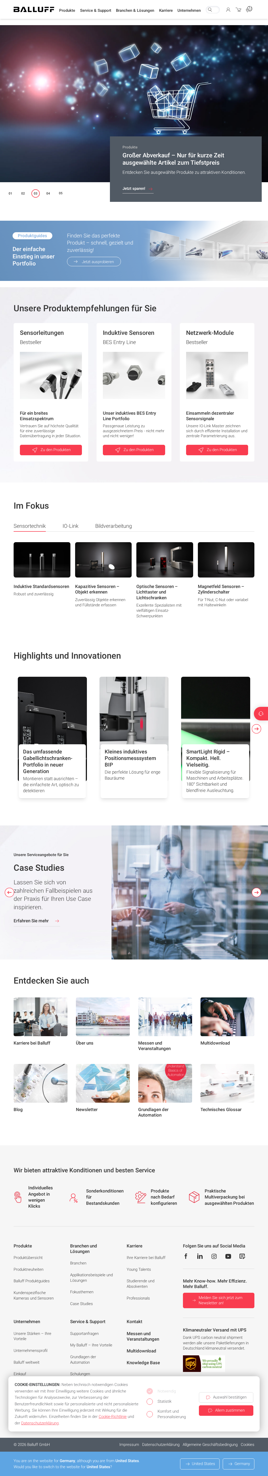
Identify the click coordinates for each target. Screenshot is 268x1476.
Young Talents (139, 1269)
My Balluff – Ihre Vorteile (91, 1345)
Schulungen (80, 1374)
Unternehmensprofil (30, 1350)
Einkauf (20, 1374)
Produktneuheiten (28, 1269)
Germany (242, 1463)
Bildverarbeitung (113, 526)
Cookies (247, 1444)
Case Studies (81, 1303)
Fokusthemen (81, 1292)
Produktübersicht (28, 1257)
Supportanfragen (84, 1333)
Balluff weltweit (27, 1362)
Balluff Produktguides (32, 1281)
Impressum (129, 1444)
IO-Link (71, 526)
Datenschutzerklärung (161, 1444)
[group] (42, 582)
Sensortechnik (30, 526)
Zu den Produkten (56, 449)
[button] (67, 10)
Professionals (138, 1298)
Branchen (78, 1263)
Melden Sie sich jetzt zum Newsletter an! (220, 1300)
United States (203, 1463)
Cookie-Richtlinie (113, 1416)
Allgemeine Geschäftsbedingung (210, 1444)
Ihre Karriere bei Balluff (146, 1257)
